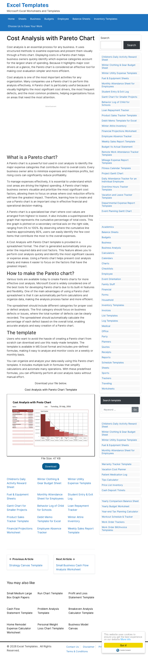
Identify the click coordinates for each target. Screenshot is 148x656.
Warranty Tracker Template (116, 464)
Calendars (107, 258)
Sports (105, 372)
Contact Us (72, 646)
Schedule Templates (113, 362)
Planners (106, 341)
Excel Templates (28, 5)
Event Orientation (111, 279)
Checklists (107, 268)
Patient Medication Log (114, 474)
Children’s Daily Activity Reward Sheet (16, 483)
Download (50, 466)
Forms (105, 294)
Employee (63, 18)
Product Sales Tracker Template (119, 115)
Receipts (106, 352)
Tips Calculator (110, 479)
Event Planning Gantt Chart (117, 211)
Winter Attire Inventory (114, 125)
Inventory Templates (105, 18)
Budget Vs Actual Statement (117, 146)
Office (105, 331)
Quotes (106, 346)
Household (107, 299)
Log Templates (110, 320)
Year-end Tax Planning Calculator (120, 511)
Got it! (123, 645)
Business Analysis (111, 247)
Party (105, 336)
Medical (106, 326)
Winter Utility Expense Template (119, 73)
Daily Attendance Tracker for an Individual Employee (119, 180)
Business (35, 18)
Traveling (107, 383)
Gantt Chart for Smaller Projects (119, 96)
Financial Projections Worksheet (119, 131)
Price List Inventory (112, 485)
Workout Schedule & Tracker (117, 516)
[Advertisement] (51, 128)
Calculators (108, 252)
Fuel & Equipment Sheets (115, 78)
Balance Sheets (81, 18)
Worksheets (108, 388)
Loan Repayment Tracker (115, 110)
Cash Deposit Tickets (113, 490)
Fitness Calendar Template (116, 168)
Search (105, 37)
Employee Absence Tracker (117, 136)
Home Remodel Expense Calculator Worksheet (19, 628)
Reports (106, 357)
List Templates (110, 315)
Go (135, 409)
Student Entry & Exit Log (115, 91)
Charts (105, 263)
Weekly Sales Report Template (118, 141)
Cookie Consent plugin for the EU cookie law (123, 650)
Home (11, 18)
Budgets (49, 18)
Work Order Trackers (113, 521)
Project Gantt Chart (112, 173)
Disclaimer (88, 646)
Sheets (22, 18)
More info (126, 639)
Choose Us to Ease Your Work (25, 26)
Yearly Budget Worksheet (115, 506)
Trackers (106, 378)
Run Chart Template (50, 593)
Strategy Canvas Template (25, 565)
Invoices (106, 310)
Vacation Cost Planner (114, 469)
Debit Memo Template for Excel (119, 120)
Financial (106, 289)
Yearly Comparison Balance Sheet (120, 501)
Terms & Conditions (77, 651)
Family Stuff (108, 284)
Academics (108, 226)
